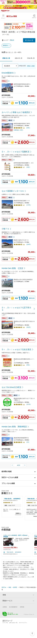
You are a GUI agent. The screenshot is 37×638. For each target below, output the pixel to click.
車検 (10, 587)
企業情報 (5, 607)
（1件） (27, 442)
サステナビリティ (23, 622)
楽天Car (4, 587)
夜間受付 (5, 45)
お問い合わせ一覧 (13, 622)
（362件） (28, 327)
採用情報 (22, 607)
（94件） (28, 128)
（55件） (28, 365)
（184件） (28, 244)
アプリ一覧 (5, 622)
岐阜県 (15, 587)
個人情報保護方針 (13, 607)
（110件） (28, 205)
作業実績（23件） (19, 130)
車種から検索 (31, 66)
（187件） (28, 404)
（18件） (28, 167)
